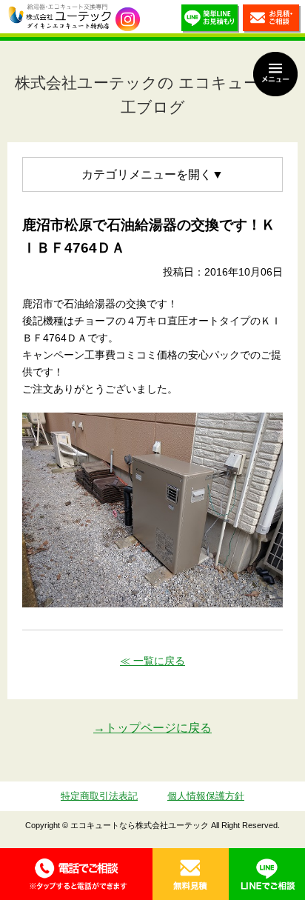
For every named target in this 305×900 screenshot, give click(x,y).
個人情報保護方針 (205, 795)
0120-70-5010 (76, 874)
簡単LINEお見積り (210, 20)
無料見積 (190, 874)
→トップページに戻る (152, 727)
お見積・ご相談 (272, 20)
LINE (267, 874)
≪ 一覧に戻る (152, 661)
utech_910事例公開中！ (127, 19)
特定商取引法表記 (99, 795)
